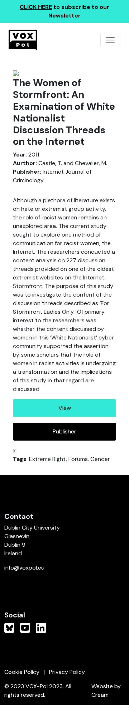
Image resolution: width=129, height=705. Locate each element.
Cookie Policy (21, 672)
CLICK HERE (36, 7)
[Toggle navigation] (110, 40)
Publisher (64, 431)
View (64, 408)
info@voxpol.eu (24, 567)
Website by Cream (106, 690)
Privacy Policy (67, 672)
